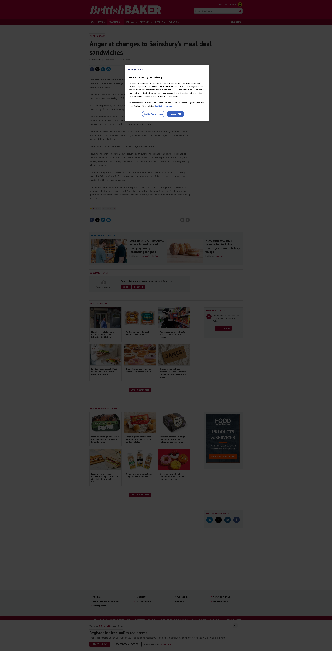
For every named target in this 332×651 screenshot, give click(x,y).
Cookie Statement (163, 106)
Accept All (176, 114)
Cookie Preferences (153, 114)
